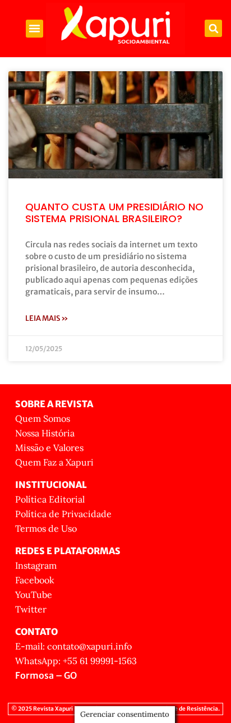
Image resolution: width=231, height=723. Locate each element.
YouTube (33, 594)
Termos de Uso (46, 528)
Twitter (31, 609)
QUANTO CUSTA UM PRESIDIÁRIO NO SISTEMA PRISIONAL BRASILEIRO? (114, 213)
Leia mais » (46, 318)
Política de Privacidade (63, 513)
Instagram (36, 565)
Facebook (34, 580)
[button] (35, 29)
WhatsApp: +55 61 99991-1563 (76, 660)
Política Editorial (50, 499)
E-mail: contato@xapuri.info (73, 646)
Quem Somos (42, 418)
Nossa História (45, 433)
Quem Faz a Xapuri (54, 462)
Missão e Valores (49, 447)
